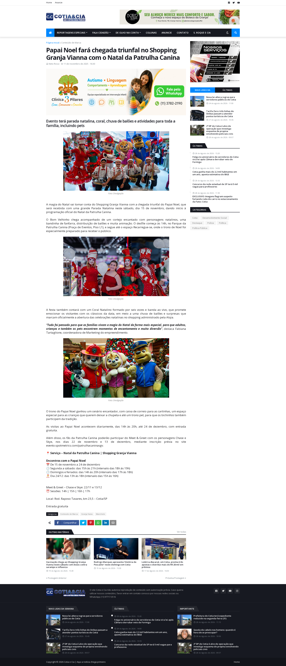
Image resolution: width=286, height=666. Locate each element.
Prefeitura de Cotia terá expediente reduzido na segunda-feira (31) (212, 617)
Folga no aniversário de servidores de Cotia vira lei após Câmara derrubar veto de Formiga (215, 159)
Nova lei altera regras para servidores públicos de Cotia (221, 98)
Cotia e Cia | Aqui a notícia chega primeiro (85, 661)
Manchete (100, 514)
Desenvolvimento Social (215, 217)
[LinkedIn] (105, 522)
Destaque (197, 222)
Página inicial (52, 42)
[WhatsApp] (98, 522)
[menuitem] (50, 33)
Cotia (194, 217)
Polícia (210, 222)
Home (49, 2)
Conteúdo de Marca (71, 42)
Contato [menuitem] (183, 32)
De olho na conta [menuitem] (127, 32)
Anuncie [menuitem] (167, 32)
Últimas (227, 90)
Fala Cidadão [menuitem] (100, 32)
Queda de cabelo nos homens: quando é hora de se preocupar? (214, 631)
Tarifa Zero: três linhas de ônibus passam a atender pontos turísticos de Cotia (220, 114)
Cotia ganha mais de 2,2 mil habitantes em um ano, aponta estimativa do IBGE (214, 173)
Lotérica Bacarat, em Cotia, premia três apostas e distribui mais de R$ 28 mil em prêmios (162, 565)
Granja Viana (87, 514)
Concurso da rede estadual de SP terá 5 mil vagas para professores (215, 185)
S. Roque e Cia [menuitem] (202, 32)
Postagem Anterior (57, 577)
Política (222, 222)
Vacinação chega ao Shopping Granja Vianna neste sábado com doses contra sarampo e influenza (66, 565)
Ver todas (181, 531)
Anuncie (58, 2)
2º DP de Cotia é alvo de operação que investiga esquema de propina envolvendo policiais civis (219, 130)
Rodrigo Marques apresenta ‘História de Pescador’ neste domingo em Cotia (115, 563)
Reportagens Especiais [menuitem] (71, 32)
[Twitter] (83, 522)
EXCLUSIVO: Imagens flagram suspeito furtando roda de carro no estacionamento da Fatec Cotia (215, 199)
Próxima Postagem (175, 577)
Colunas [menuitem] (151, 32)
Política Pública (199, 228)
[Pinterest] (90, 522)
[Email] (113, 522)
